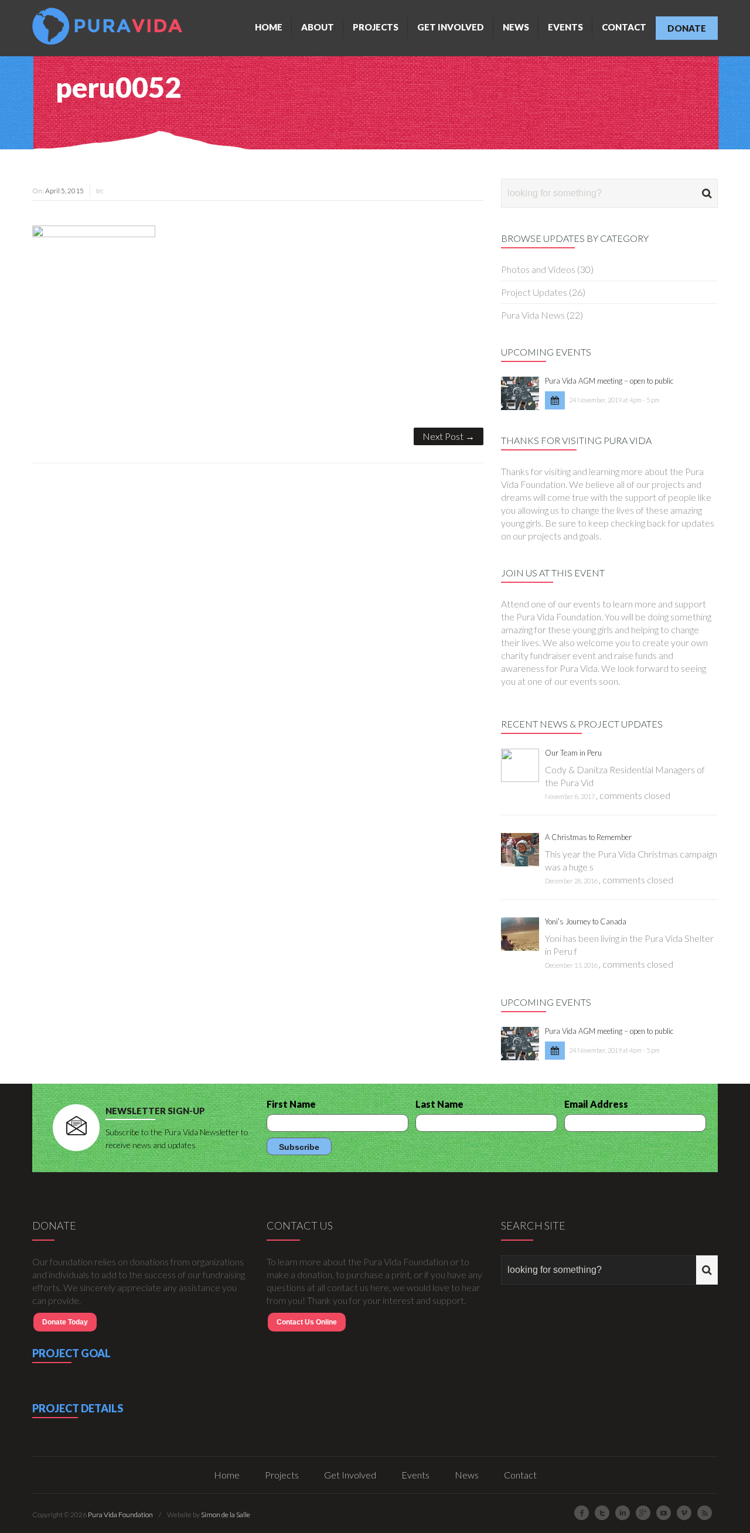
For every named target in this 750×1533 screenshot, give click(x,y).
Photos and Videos (538, 269)
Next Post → (448, 436)
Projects (375, 27)
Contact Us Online (307, 1322)
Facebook (581, 1512)
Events (565, 27)
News (516, 27)
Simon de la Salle (225, 1514)
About (317, 27)
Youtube (663, 1512)
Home (268, 27)
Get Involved (450, 27)
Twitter (602, 1512)
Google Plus (643, 1512)
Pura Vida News (533, 314)
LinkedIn (622, 1512)
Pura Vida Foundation (120, 1514)
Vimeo (684, 1512)
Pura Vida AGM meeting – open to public (609, 380)
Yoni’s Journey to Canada (585, 921)
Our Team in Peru (573, 752)
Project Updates (534, 292)
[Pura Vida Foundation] (110, 26)
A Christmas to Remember (588, 837)
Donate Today (65, 1322)
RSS (704, 1512)
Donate (686, 28)
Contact (624, 27)
